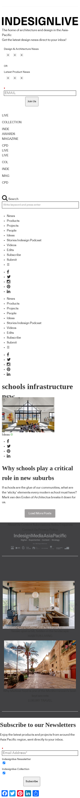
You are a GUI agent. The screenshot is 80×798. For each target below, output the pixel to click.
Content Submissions (35, 524)
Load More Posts (40, 513)
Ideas (11, 235)
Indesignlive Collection (15, 769)
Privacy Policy (48, 529)
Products (13, 220)
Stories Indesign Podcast (24, 240)
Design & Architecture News (21, 49)
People (12, 230)
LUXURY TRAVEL (40, 700)
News (11, 216)
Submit (12, 259)
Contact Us (30, 529)
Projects (12, 225)
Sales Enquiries (62, 524)
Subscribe (14, 254)
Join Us (32, 101)
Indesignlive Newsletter (16, 759)
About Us (14, 524)
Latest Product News (17, 72)
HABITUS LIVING (40, 636)
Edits (10, 250)
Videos (11, 245)
